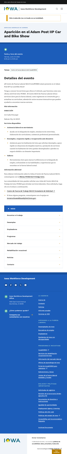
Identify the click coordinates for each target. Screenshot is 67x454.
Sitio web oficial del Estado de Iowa (15, 2)
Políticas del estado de (48, 415)
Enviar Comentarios (39, 438)
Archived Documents (45, 427)
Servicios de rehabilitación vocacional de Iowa (47, 354)
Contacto (41, 303)
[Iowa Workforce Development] (11, 9)
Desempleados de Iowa (46, 327)
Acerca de (41, 300)
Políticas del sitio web (46, 412)
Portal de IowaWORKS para (47, 367)
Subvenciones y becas (46, 372)
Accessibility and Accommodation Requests (50, 420)
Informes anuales (44, 310)
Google (54, 448)
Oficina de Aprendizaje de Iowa (49, 362)
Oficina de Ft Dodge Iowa (31, 177)
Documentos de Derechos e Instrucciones (47, 400)
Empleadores (42, 334)
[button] (56, 451)
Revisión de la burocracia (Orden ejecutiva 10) (49, 395)
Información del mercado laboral (49, 359)
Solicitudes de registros (46, 390)
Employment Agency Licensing (49, 408)
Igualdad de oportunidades (47, 405)
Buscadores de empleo (46, 330)
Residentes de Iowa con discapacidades (46, 338)
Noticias (41, 307)
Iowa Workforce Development (33, 9)
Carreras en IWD (44, 314)
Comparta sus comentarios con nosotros (19, 316)
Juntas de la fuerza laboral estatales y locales (47, 376)
